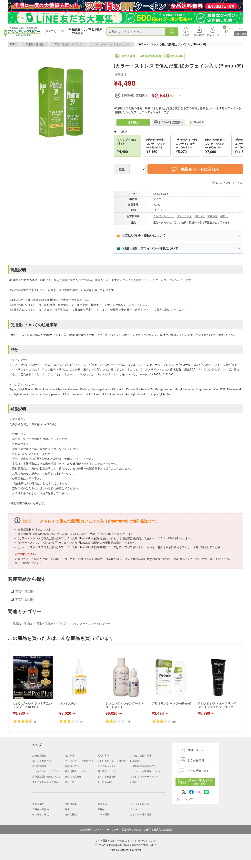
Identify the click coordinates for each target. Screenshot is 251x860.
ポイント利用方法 (41, 760)
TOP (12, 44)
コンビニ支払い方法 (140, 755)
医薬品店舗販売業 (163, 829)
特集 (67, 809)
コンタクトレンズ (139, 803)
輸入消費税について (75, 771)
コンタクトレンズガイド (45, 771)
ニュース (69, 781)
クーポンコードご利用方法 (79, 760)
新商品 (101, 809)
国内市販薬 (71, 803)
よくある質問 (104, 781)
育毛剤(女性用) (24, 599)
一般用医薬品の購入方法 (143, 766)
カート (227, 31)
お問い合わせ (195, 750)
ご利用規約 (85, 829)
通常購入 (133, 122)
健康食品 (102, 803)
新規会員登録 (39, 755)
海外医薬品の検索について (46, 776)
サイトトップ (184, 799)
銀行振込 (200, 216)
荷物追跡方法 (39, 766)
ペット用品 (103, 814)
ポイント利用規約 (106, 776)
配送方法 (135, 760)
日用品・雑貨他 (35, 44)
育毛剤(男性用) (24, 591)
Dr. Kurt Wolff (160, 194)
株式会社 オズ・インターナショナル (136, 840)
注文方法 (69, 755)
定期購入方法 (72, 766)
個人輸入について (106, 771)
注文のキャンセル (106, 766)
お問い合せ (136, 781)
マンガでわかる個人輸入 (45, 781)
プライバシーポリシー (106, 829)
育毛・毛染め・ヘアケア (68, 44)
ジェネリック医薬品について (145, 771)
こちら (228, 559)
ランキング (136, 809)
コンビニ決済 (184, 216)
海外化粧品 (71, 814)
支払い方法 (103, 755)
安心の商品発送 (73, 776)
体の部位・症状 (40, 814)
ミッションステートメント (144, 776)
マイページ (212, 35)
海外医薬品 (38, 803)
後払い (224, 216)
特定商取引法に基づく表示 (136, 829)
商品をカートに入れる (200, 169)
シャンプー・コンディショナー (111, 44)
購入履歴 (199, 35)
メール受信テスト (198, 771)
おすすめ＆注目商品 (140, 814)
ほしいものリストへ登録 (229, 183)
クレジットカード (163, 216)
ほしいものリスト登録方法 (111, 760)
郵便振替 (212, 216)
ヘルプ (185, 35)
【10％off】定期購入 (170, 122)
